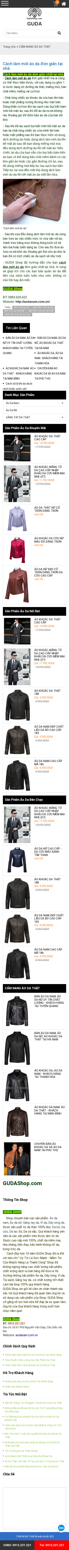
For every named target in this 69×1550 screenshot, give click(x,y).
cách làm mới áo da (42, 307)
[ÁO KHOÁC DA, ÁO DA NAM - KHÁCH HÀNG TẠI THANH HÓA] (17, 1085)
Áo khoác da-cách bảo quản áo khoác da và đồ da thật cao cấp (32, 1444)
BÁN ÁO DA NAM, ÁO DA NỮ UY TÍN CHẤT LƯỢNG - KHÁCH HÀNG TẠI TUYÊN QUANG (49, 1001)
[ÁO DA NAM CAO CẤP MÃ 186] (17, 775)
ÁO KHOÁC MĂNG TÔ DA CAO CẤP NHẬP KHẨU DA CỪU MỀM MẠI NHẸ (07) (49, 471)
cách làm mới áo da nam (17, 314)
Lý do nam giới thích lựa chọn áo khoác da (28, 1456)
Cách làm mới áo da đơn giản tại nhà (33, 66)
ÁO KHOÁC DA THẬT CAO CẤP (47, 438)
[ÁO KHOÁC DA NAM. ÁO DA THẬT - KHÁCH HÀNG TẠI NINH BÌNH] (17, 1122)
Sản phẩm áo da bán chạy (24, 800)
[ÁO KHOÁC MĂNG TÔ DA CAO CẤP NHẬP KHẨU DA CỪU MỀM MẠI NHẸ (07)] (17, 483)
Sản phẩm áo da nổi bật (22, 611)
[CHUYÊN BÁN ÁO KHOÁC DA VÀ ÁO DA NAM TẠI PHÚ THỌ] (17, 1158)
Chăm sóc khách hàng (17, 1386)
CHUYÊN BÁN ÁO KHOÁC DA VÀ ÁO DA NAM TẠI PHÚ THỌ (48, 1147)
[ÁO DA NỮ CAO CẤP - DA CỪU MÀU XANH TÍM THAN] (17, 860)
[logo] (34, 12)
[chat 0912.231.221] (61, 1527)
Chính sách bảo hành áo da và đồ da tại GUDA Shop (33, 1355)
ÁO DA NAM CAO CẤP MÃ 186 (48, 762)
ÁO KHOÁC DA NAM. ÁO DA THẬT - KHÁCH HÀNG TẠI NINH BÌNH (49, 1110)
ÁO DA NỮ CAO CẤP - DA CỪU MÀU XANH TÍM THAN (48, 852)
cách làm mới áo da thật (40, 310)
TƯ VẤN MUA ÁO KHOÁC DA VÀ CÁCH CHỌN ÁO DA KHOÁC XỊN (32, 1418)
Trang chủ (9, 46)
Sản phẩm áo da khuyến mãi (25, 428)
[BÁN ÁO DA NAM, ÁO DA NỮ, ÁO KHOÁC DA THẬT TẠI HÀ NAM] (17, 1048)
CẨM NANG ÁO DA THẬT (35, 46)
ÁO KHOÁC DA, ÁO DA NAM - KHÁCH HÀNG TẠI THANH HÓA (48, 1074)
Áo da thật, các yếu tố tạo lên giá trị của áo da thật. (35, 1461)
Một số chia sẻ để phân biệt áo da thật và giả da (31, 1466)
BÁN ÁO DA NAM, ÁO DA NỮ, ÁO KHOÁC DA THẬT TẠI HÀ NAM (48, 1036)
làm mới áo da (21, 307)
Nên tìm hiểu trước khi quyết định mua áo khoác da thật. (33, 1435)
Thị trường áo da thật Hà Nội (21, 1451)
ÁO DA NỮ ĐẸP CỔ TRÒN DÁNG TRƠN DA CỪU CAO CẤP (48, 572)
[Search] (59, 33)
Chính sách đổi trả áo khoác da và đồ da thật (30, 1365)
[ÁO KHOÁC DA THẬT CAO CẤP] (17, 448)
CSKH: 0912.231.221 (17, 1545)
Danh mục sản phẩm (19, 395)
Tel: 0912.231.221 (51, 1545)
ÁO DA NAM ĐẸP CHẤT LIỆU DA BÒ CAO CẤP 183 (49, 730)
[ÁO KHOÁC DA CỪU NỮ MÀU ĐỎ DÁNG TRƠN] (17, 550)
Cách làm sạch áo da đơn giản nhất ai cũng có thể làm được (33, 1427)
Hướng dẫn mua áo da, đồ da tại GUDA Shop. (29, 1381)
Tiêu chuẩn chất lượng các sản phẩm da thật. (30, 1360)
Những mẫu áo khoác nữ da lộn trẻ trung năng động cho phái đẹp (34, 1410)
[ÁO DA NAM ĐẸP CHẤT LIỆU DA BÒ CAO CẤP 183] (17, 740)
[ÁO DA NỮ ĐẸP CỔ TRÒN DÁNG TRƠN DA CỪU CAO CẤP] (17, 585)
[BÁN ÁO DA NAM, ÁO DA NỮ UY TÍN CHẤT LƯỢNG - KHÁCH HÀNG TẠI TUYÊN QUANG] (17, 1011)
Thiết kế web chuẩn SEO (41, 1536)
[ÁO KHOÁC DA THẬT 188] (17, 705)
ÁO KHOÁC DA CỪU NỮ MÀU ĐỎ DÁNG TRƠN (49, 540)
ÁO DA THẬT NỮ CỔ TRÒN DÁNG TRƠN (47, 509)
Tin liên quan (16, 328)
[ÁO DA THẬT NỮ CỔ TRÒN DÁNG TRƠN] (17, 519)
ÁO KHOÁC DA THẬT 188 (47, 692)
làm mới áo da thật (14, 310)
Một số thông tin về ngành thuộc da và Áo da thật (33, 1403)
